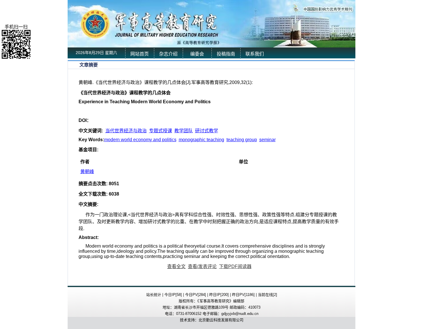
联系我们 (254, 53)
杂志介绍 (168, 53)
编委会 (197, 53)
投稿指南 (226, 53)
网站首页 (139, 53)
